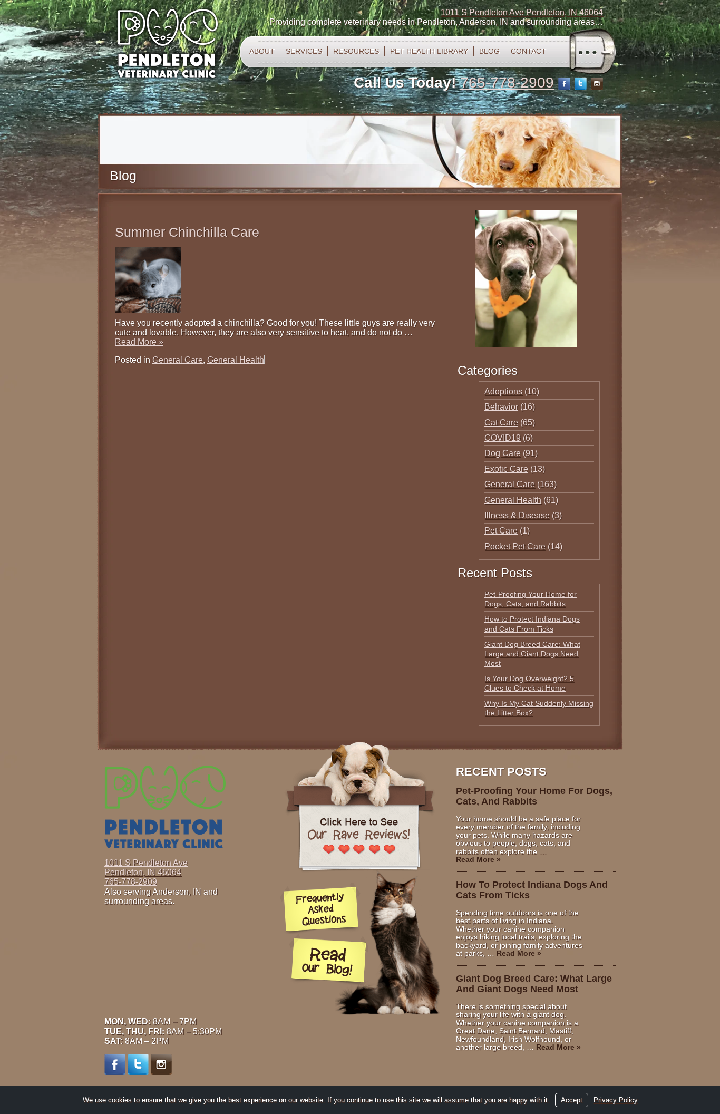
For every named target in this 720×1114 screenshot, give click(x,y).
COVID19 (502, 437)
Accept (571, 1100)
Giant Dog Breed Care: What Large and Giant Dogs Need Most (532, 653)
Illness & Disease (517, 515)
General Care (177, 359)
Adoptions (503, 391)
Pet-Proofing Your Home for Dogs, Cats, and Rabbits (534, 796)
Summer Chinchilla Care (187, 232)
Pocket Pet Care (515, 546)
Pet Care (501, 530)
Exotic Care (506, 468)
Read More (139, 341)
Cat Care (501, 422)
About (262, 51)
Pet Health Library (429, 51)
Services (304, 51)
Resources (356, 51)
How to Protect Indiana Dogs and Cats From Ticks (532, 889)
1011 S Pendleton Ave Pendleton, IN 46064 (522, 12)
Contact (528, 51)
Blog (489, 51)
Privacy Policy (615, 1100)
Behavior (501, 406)
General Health (235, 359)
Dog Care (502, 453)
